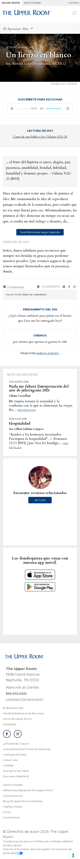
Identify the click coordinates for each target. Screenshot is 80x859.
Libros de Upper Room (17, 718)
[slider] (23, 109)
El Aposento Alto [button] (16, 28)
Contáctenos (11, 817)
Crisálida (8, 765)
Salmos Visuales (13, 784)
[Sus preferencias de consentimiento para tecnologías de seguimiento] (73, 855)
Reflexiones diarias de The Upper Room (28, 790)
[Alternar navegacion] (74, 13)
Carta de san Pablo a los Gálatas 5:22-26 (40, 137)
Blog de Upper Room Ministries (22, 801)
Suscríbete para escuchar (40, 99)
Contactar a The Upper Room (24, 699)
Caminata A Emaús (14, 754)
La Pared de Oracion (16, 743)
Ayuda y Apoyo (12, 845)
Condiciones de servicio (18, 841)
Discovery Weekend (16, 776)
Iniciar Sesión (11, 2)
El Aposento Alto (13, 707)
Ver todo (40, 500)
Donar (7, 812)
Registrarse (32, 2)
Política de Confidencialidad (53, 841)
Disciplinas (9, 724)
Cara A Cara (10, 759)
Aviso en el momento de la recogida (26, 849)
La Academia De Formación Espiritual (26, 749)
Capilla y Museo (13, 806)
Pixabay (71, 83)
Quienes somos (13, 795)
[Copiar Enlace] (74, 287)
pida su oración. (47, 353)
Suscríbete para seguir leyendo (40, 232)
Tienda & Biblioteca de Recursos (23, 713)
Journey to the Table (16, 770)
